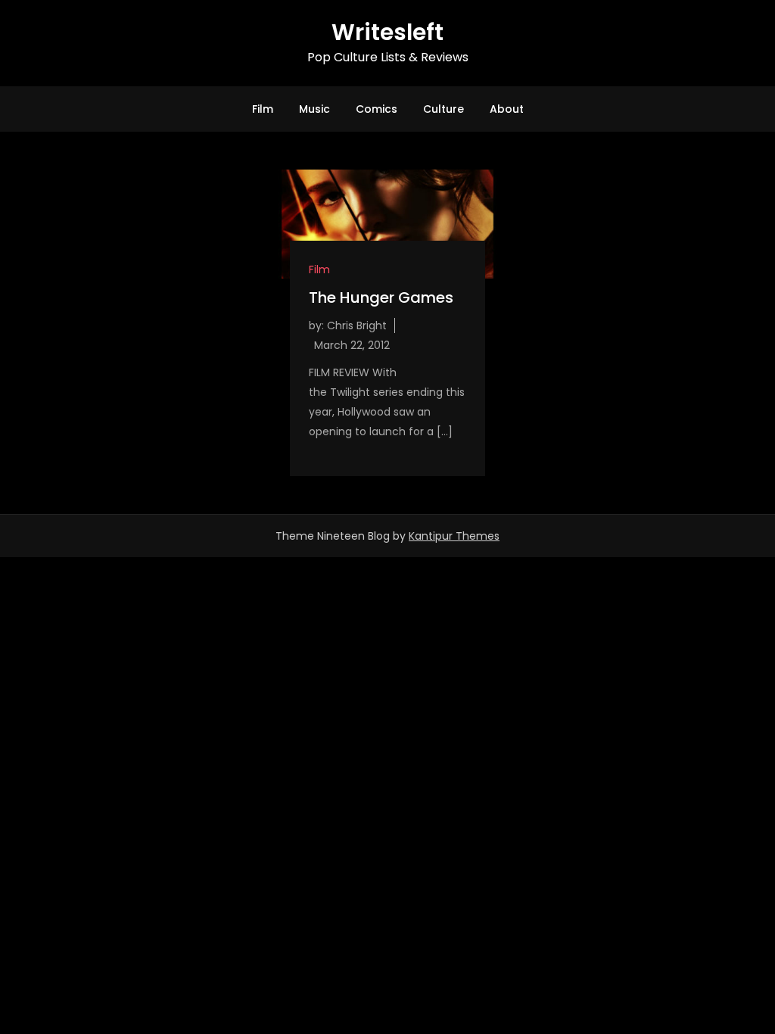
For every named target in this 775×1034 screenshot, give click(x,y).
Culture (443, 109)
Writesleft (387, 32)
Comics (376, 109)
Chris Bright (357, 325)
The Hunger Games (381, 297)
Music (314, 109)
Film (262, 109)
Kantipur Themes (454, 535)
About (507, 109)
